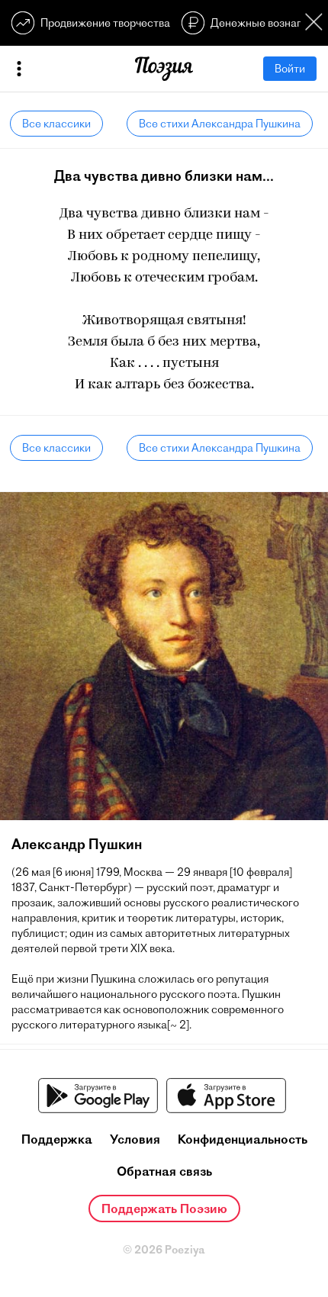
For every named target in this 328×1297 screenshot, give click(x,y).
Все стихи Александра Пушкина (220, 123)
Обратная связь (164, 1171)
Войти (290, 69)
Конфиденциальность (242, 1139)
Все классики (56, 123)
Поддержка (56, 1139)
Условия (135, 1139)
